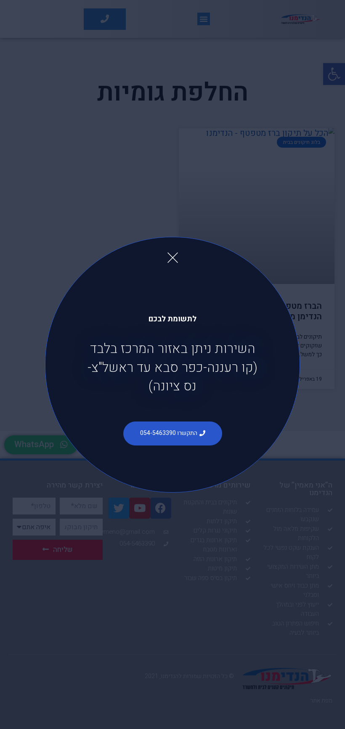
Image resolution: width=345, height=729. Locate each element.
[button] (172, 433)
